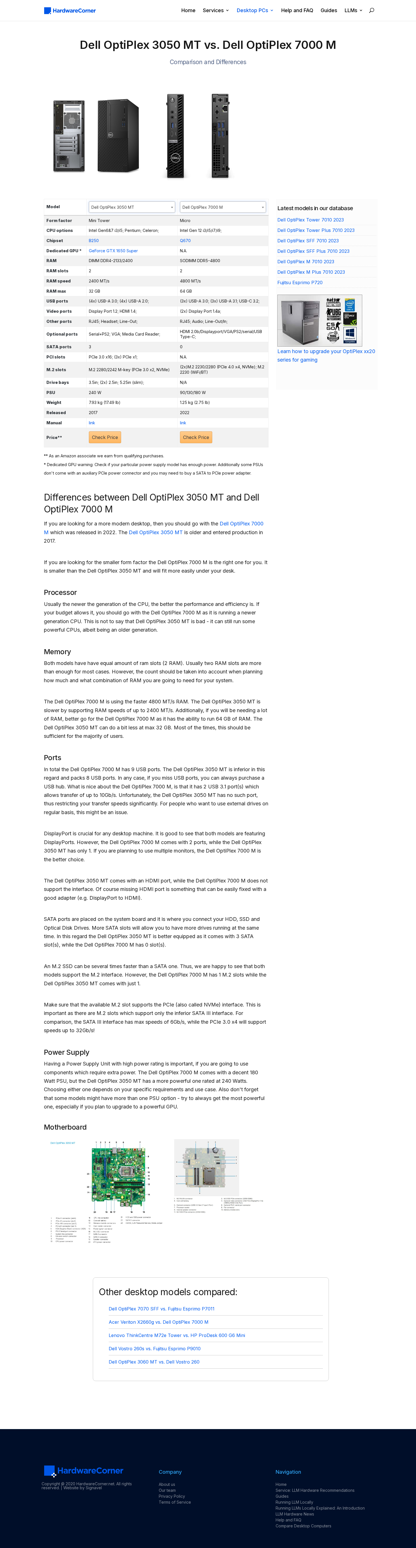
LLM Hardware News (295, 1514)
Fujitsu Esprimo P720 (300, 282)
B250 (94, 240)
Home (188, 10)
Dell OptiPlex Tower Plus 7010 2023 (316, 230)
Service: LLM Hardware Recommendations (315, 1490)
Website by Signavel (82, 1487)
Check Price (105, 437)
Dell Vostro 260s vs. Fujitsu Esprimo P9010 (155, 1348)
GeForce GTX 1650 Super (113, 250)
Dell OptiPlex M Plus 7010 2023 (311, 272)
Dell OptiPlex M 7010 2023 (305, 261)
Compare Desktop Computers (303, 1525)
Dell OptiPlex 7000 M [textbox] (203, 207)
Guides (329, 10)
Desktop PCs (252, 10)
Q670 (185, 240)
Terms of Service (175, 1502)
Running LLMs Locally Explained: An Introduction (320, 1508)
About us (167, 1484)
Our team (167, 1490)
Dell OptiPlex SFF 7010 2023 (308, 240)
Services (213, 10)
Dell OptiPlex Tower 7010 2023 (310, 220)
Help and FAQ (297, 10)
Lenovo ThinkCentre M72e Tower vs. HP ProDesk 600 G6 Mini (177, 1335)
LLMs (351, 10)
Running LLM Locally (294, 1502)
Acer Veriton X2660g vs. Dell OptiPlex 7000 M (159, 1322)
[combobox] (132, 207)
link (92, 422)
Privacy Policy (172, 1496)
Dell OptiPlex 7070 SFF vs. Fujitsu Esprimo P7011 (162, 1309)
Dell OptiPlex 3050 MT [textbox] (112, 207)
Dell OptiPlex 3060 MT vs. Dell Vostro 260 (154, 1362)
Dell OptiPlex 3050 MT (156, 532)
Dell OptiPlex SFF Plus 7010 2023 (313, 251)
